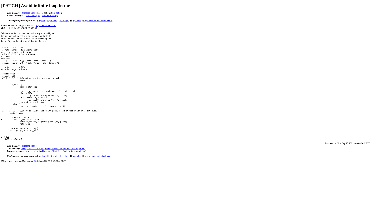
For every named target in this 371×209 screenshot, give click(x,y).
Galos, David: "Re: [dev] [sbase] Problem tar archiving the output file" (53, 148)
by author (77, 20)
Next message (32, 15)
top (53, 13)
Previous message (50, 15)
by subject (64, 20)
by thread (52, 20)
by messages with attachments (98, 20)
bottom (59, 13)
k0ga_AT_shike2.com (46, 25)
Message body (28, 13)
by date (42, 20)
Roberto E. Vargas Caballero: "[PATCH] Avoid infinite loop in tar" (55, 151)
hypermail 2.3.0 (32, 161)
